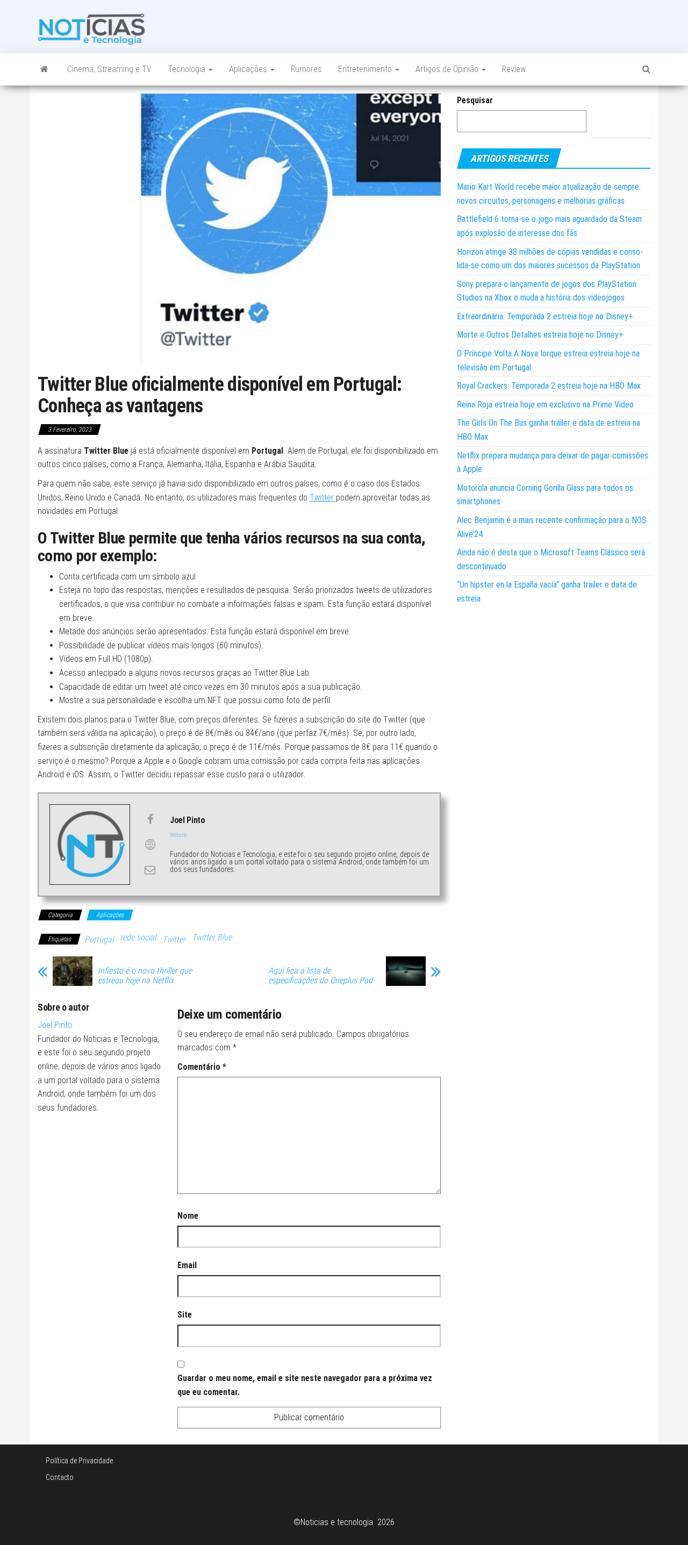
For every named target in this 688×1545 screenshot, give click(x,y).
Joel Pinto (55, 1025)
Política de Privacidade (79, 1460)
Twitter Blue (212, 937)
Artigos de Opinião (448, 69)
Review (514, 69)
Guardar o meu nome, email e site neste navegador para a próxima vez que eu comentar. (304, 1385)
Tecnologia (187, 69)
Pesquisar (475, 100)
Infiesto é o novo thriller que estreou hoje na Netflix (145, 975)
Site (184, 1315)
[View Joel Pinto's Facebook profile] (150, 819)
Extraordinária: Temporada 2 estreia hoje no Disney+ (545, 316)
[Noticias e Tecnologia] (44, 69)
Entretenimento (366, 69)
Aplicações (249, 69)
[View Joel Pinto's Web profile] (150, 844)
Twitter (323, 497)
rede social (138, 937)
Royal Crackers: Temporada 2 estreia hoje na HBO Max (549, 386)
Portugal (98, 939)
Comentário (201, 1067)
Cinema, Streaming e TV (109, 69)
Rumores (306, 69)
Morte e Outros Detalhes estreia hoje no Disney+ (540, 335)
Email (187, 1265)
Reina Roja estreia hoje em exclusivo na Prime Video (545, 404)
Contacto (60, 1477)
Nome (187, 1216)
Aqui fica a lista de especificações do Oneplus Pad (320, 975)
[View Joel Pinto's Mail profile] (150, 870)
